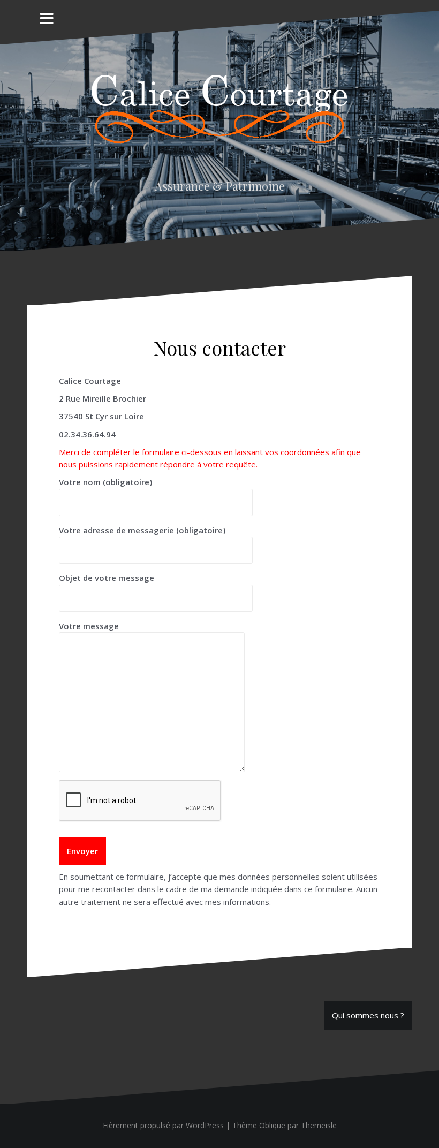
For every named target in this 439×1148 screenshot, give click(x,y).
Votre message (89, 626)
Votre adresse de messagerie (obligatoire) (142, 530)
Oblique (272, 1125)
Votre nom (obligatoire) (105, 482)
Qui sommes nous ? (368, 1015)
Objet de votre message (106, 577)
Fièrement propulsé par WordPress (163, 1125)
